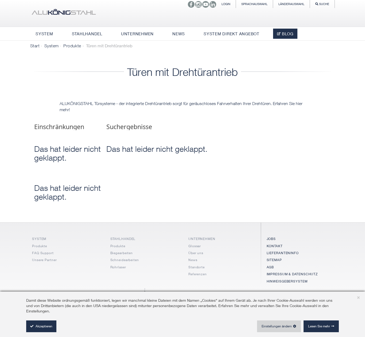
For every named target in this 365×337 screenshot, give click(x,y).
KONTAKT (275, 246)
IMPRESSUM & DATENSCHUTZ (292, 274)
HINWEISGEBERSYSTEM (287, 281)
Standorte (196, 267)
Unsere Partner (44, 260)
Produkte (72, 45)
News (192, 260)
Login (226, 4)
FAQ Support (43, 253)
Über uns (195, 253)
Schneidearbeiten (124, 260)
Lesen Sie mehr (319, 326)
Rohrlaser (118, 267)
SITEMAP (274, 260)
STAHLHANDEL (123, 239)
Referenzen (197, 274)
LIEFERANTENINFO (283, 253)
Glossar (194, 246)
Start (35, 45)
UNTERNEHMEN (201, 239)
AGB (270, 267)
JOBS (271, 239)
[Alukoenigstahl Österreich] (63, 13)
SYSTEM (39, 239)
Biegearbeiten (121, 253)
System (51, 45)
